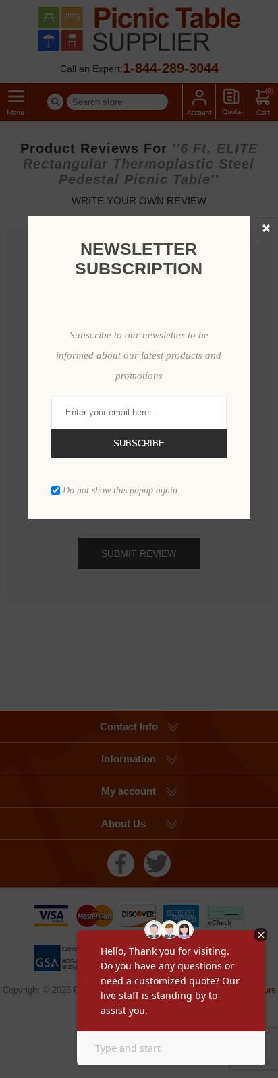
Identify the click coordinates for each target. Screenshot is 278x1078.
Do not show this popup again (120, 490)
